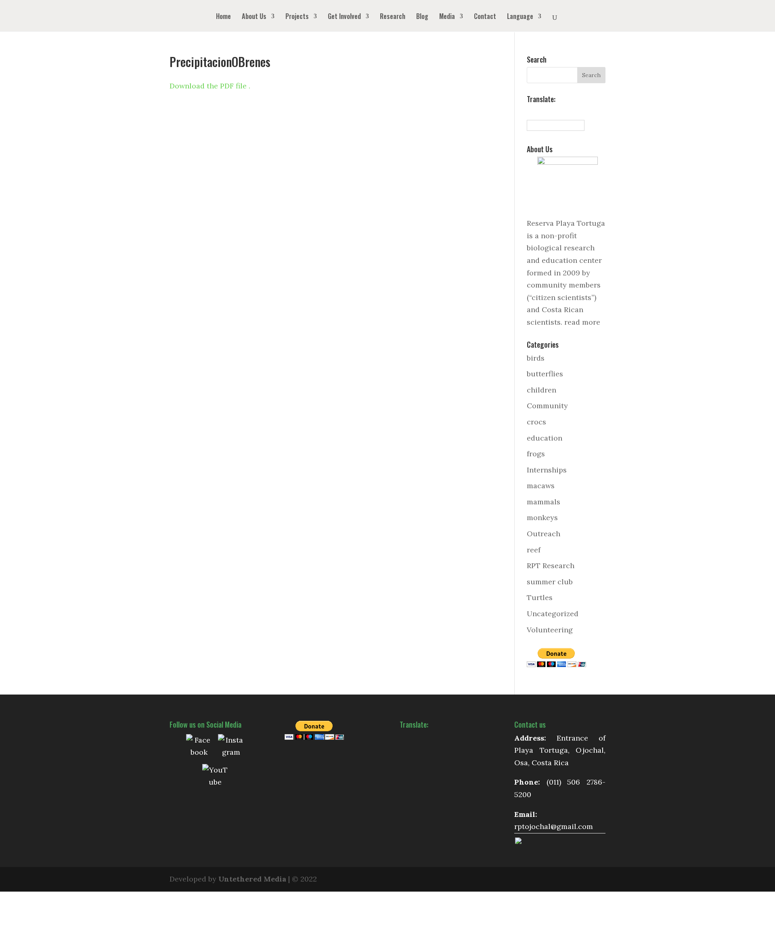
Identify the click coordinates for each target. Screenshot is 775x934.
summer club (550, 581)
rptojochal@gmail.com (553, 826)
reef (533, 549)
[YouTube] (215, 777)
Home (223, 17)
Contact (485, 17)
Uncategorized (552, 613)
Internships (547, 469)
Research (392, 17)
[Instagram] (231, 747)
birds (536, 358)
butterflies (545, 373)
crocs (536, 421)
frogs (536, 453)
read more (582, 322)
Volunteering (550, 629)
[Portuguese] (566, 112)
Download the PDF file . (210, 85)
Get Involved (344, 17)
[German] (557, 112)
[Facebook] (199, 747)
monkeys (542, 517)
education (544, 438)
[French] (549, 112)
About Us (254, 17)
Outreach (543, 533)
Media (447, 17)
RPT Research (550, 565)
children (541, 390)
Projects (297, 17)
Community (547, 405)
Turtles (540, 597)
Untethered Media (252, 879)
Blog (422, 17)
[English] (540, 112)
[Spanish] (531, 112)
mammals (543, 501)
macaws (541, 485)
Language (520, 17)
